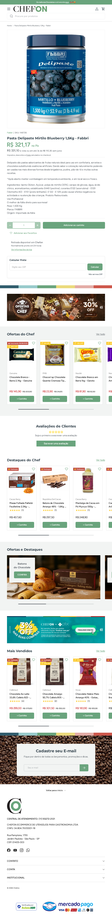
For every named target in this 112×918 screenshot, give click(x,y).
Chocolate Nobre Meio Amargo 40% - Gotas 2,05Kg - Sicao (87, 697)
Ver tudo (100, 334)
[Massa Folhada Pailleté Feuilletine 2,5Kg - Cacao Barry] (21, 480)
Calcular (95, 267)
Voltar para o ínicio (54, 790)
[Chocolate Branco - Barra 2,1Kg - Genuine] (21, 354)
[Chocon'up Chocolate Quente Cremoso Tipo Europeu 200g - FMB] (55, 354)
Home (9, 25)
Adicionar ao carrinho (74, 225)
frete (28, 155)
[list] (56, 79)
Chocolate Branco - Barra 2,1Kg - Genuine (20, 379)
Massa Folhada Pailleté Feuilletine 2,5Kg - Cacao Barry (21, 506)
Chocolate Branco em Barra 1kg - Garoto (87, 379)
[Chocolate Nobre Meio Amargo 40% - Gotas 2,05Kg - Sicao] (88, 671)
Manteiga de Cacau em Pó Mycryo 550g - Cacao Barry (87, 506)
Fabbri (10, 132)
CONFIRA (22, 574)
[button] (103, 9)
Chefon (16, 888)
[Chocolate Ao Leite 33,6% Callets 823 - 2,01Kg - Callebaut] (21, 671)
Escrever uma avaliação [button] (56, 443)
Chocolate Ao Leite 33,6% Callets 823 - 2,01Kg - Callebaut (19, 697)
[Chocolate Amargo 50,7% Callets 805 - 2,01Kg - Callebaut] (55, 671)
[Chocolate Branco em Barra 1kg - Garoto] (88, 354)
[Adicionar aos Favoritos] (33, 343)
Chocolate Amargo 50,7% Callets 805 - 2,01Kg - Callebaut (53, 697)
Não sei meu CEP (96, 274)
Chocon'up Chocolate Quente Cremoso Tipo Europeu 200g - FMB (54, 381)
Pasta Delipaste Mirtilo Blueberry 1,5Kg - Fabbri (32, 25)
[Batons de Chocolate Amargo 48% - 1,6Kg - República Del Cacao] (55, 480)
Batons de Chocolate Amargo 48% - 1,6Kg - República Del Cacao (54, 506)
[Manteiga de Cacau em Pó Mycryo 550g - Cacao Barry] (88, 480)
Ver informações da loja (21, 249)
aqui (67, 2)
